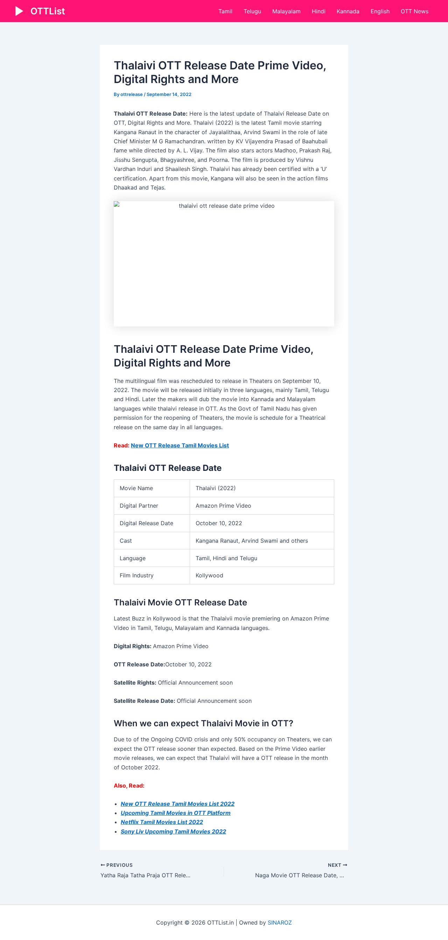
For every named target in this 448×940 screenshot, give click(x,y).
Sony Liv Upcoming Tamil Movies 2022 (173, 831)
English (380, 11)
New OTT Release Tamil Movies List (180, 445)
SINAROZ (280, 922)
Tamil (225, 11)
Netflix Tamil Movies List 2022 (162, 821)
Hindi (319, 11)
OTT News (414, 11)
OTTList (47, 11)
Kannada (348, 11)
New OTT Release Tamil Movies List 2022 (177, 803)
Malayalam (286, 11)
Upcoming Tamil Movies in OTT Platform (176, 812)
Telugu (252, 11)
